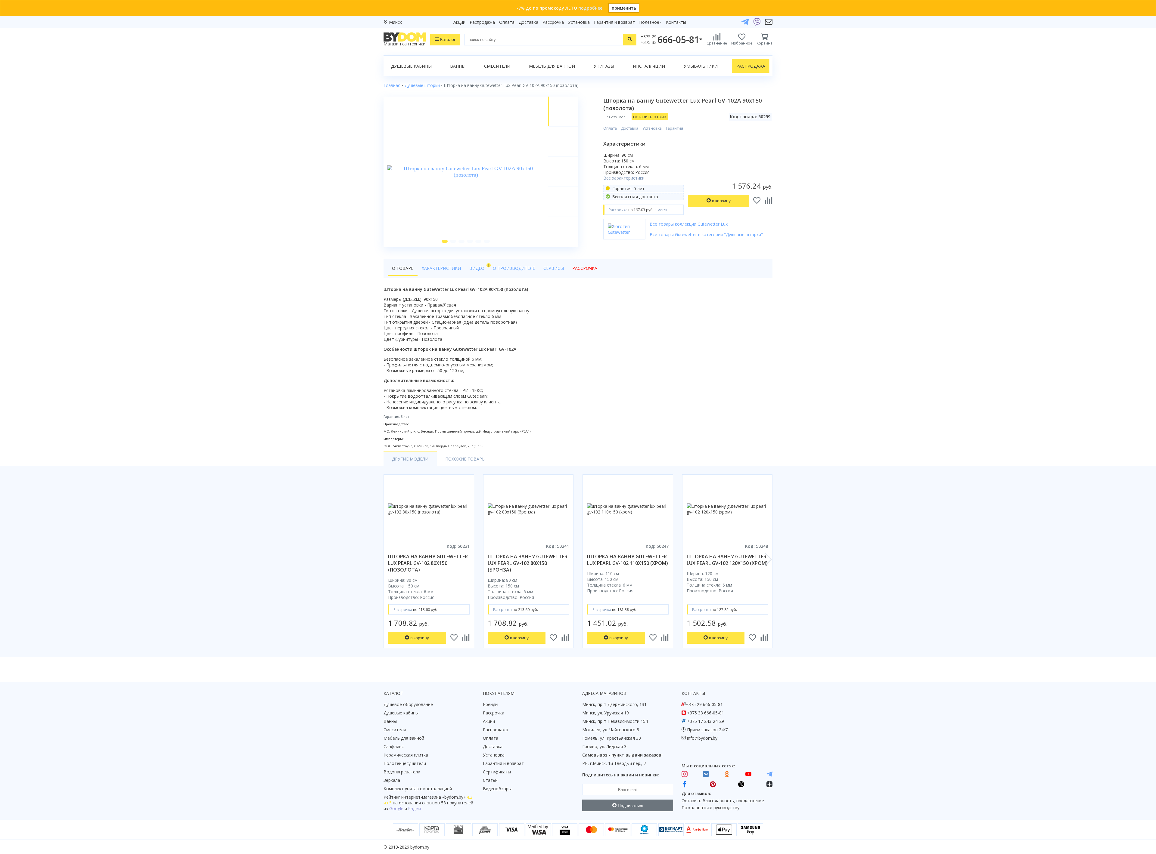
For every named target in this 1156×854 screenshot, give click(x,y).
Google (396, 808)
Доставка (528, 22)
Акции (459, 22)
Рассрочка (553, 22)
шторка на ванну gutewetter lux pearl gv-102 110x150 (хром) (627, 559)
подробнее (590, 8)
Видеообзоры (497, 788)
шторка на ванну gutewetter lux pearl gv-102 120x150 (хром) (727, 559)
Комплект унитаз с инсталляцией (418, 788)
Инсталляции (649, 66)
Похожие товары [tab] (465, 459)
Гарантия (674, 128)
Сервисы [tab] (553, 268)
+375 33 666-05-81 (705, 713)
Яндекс (415, 808)
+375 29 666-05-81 (704, 704)
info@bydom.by (702, 738)
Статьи (490, 780)
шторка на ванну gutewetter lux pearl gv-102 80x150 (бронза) (527, 563)
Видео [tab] (479, 266)
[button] (445, 241)
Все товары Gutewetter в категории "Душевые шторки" (706, 234)
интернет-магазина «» (433, 797)
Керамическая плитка (406, 755)
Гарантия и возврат (614, 22)
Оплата (506, 22)
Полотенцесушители (405, 763)
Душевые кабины (411, 66)
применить (624, 8)
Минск (395, 22)
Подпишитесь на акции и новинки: (620, 775)
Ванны (457, 66)
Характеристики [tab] (441, 268)
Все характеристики (624, 178)
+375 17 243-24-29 (705, 721)
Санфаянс (394, 746)
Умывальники (701, 66)
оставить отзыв (649, 116)
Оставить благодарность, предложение (723, 800)
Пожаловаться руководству (710, 807)
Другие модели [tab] (410, 459)
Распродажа (482, 22)
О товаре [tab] (402, 268)
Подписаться (630, 805)
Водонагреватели (402, 772)
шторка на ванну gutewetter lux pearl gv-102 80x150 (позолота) (428, 563)
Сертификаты (497, 772)
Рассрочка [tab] (584, 268)
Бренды (490, 704)
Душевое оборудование (408, 704)
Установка (579, 22)
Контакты (676, 22)
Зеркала (392, 780)
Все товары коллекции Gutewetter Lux (689, 224)
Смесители (497, 66)
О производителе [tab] (514, 268)
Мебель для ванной (552, 66)
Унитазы (604, 66)
